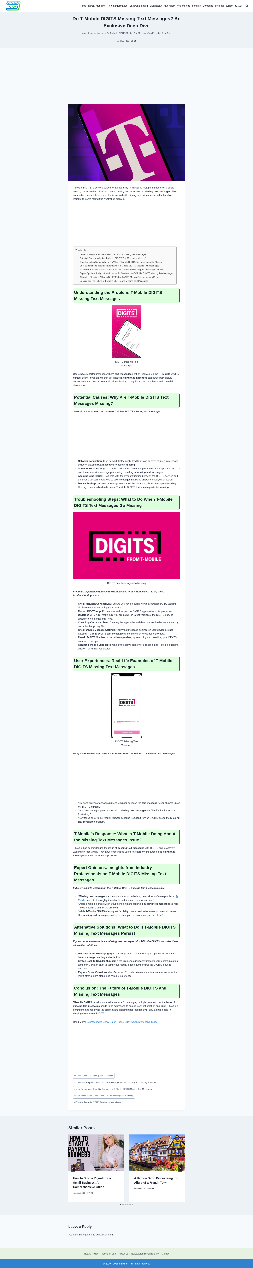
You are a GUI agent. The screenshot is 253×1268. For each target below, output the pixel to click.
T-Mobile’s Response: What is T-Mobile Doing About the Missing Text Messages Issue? (121, 269)
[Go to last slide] (73, 1168)
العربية (238, 5)
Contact (166, 1253)
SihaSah (123, 1263)
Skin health (156, 5)
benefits (196, 5)
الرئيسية (85, 33)
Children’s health (138, 5)
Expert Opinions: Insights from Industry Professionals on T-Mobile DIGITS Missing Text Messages (126, 273)
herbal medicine (97, 5)
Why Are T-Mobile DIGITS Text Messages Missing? (98, 1102)
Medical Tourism (224, 5)
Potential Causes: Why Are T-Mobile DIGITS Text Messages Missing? (113, 258)
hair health (169, 5)
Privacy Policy (91, 1253)
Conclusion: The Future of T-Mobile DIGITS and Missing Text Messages (114, 281)
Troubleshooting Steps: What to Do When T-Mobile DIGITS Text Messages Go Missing (121, 262)
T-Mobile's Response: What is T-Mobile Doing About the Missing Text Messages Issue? (115, 1082)
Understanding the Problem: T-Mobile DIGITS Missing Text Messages (113, 254)
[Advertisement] (126, 80)
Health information (117, 5)
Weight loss (183, 5)
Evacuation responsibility (145, 1253)
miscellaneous (97, 33)
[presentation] (96, 1152)
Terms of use (109, 1253)
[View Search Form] (246, 6)
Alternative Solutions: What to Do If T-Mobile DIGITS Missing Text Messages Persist (120, 277)
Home (83, 5)
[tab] (120, 1204)
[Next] (180, 1168)
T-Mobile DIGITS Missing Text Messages (93, 1076)
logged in (87, 1234)
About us (123, 1253)
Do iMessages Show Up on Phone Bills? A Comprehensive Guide (122, 1022)
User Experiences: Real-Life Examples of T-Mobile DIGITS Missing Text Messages (119, 265)
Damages (208, 5)
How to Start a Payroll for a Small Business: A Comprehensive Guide (92, 1183)
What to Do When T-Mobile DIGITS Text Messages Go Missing (104, 1096)
